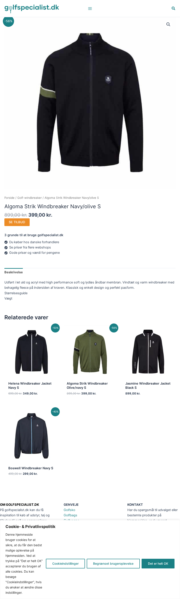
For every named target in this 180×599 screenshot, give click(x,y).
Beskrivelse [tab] (13, 272)
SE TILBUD (17, 222)
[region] (90, 559)
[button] (174, 9)
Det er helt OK (158, 563)
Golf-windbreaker (29, 197)
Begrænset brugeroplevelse (113, 563)
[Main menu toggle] (90, 8)
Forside (9, 197)
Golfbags (70, 515)
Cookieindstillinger (65, 563)
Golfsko (69, 510)
